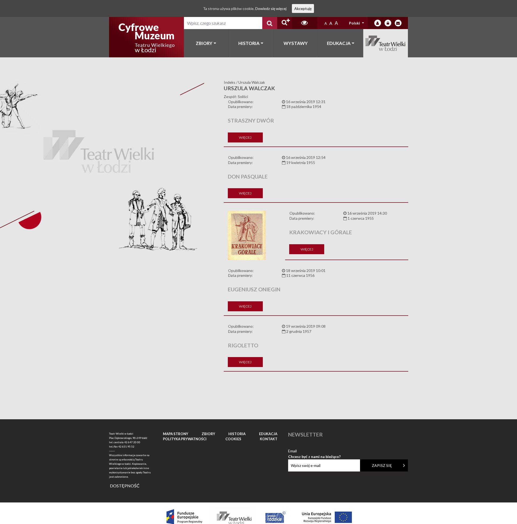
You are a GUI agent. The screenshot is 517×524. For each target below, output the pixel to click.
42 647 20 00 (132, 442)
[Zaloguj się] (377, 23)
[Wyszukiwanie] (269, 23)
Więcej (245, 137)
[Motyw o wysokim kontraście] (304, 23)
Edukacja (339, 43)
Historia (249, 43)
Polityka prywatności (185, 439)
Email (314, 451)
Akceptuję (303, 8)
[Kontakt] (398, 23)
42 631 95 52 (126, 446)
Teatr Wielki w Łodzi (385, 43)
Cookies (233, 439)
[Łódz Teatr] (146, 37)
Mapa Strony (175, 434)
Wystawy (296, 43)
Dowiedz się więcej (271, 8)
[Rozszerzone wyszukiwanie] (284, 23)
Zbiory (204, 43)
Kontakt (268, 439)
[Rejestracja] (388, 23)
